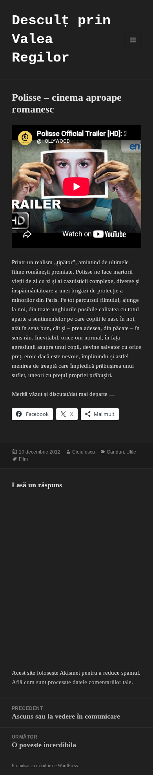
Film (23, 459)
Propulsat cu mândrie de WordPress (45, 765)
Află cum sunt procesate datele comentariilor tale (71, 682)
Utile (131, 452)
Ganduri (115, 452)
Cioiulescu (83, 452)
